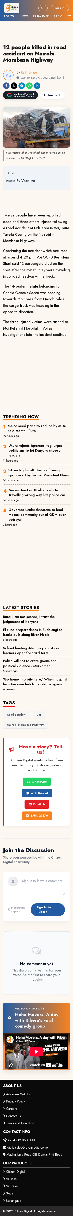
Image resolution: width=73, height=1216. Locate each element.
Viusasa (11, 1179)
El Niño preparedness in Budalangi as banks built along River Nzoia (32, 632)
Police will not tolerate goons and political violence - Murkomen (30, 663)
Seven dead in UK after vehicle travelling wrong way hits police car (37, 492)
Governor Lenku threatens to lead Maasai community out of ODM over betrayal (37, 514)
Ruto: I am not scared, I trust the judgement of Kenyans (29, 619)
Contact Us (13, 1116)
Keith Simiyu (29, 72)
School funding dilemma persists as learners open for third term (31, 650)
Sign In (59, 8)
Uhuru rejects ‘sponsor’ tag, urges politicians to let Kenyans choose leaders (35, 450)
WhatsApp (39, 781)
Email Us (39, 804)
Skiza (9, 1193)
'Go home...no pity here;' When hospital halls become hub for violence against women (35, 684)
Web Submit (39, 793)
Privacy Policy (15, 1101)
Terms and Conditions (20, 1123)
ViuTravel (12, 1186)
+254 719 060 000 (21, 1140)
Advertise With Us (18, 1094)
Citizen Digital (15, 1171)
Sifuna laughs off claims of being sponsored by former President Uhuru (38, 472)
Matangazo (13, 1200)
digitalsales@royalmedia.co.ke (27, 1147)
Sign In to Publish (43, 909)
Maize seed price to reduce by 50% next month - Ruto (37, 428)
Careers (11, 1108)
